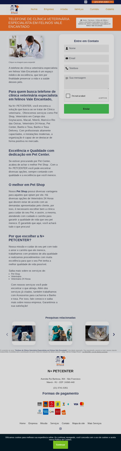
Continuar (60, 445)
